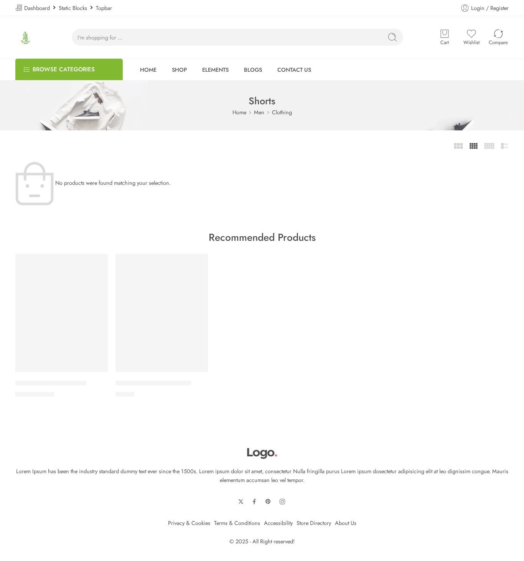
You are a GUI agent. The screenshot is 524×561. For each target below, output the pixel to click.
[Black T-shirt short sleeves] (61, 313)
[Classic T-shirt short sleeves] (161, 313)
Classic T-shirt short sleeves (153, 383)
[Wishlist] (98, 263)
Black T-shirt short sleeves (50, 383)
